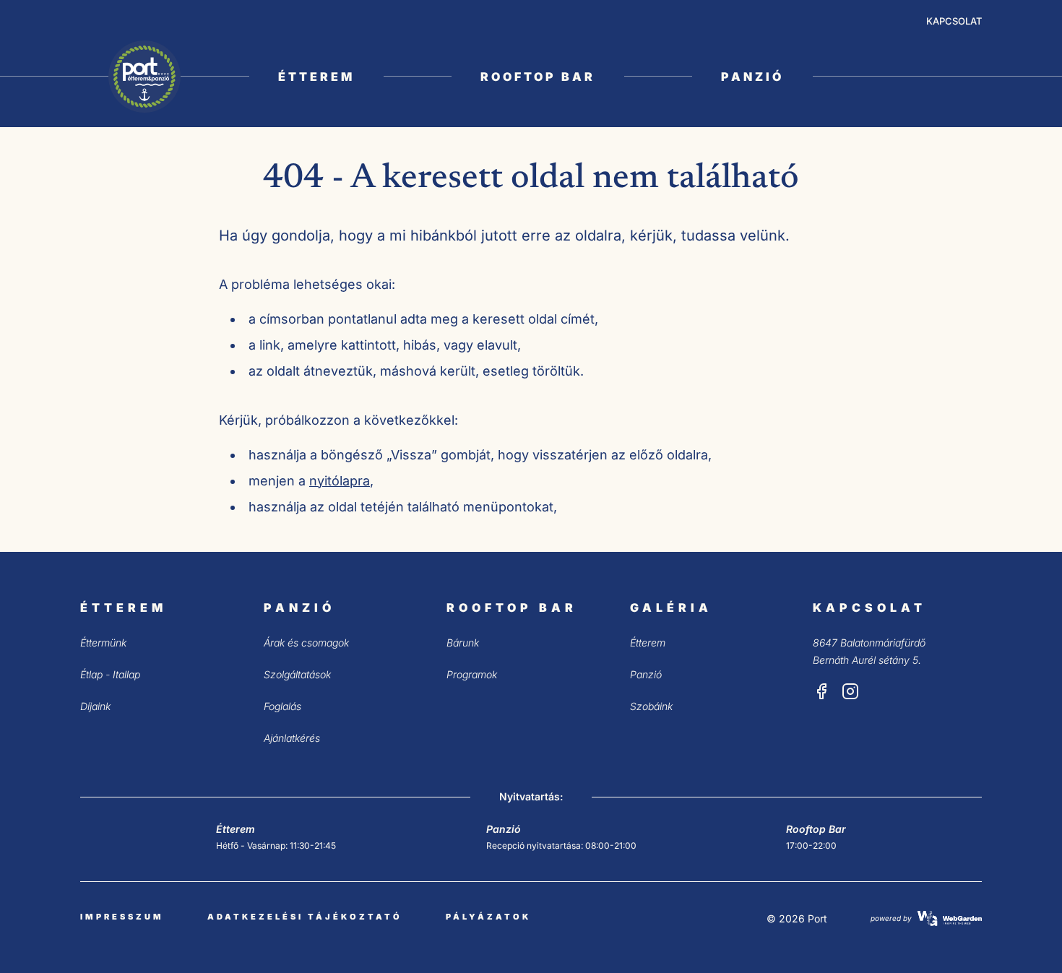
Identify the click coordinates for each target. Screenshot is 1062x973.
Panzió (752, 76)
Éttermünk (103, 642)
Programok (471, 674)
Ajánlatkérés (292, 738)
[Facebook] (821, 691)
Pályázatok (488, 917)
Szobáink (651, 706)
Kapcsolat (954, 21)
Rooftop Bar (537, 76)
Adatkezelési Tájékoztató (304, 917)
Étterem (316, 76)
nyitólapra (339, 480)
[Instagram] (850, 691)
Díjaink (95, 706)
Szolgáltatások (297, 674)
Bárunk (462, 642)
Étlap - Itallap (110, 674)
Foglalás (282, 706)
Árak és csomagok (306, 642)
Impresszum (122, 917)
